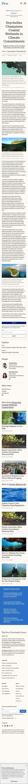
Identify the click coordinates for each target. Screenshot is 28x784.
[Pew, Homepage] (5, 3)
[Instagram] (5, 726)
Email (3, 708)
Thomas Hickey (13, 363)
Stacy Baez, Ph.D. (13, 372)
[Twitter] (9, 725)
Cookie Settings (14, 781)
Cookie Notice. (5, 778)
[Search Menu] (21, 3)
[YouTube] (12, 726)
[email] (9, 379)
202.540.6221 (5, 393)
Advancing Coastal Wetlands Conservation (11, 404)
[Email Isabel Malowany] (2, 395)
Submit (14, 336)
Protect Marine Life (17, 484)
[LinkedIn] (7, 726)
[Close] (26, 765)
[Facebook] (3, 726)
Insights (4, 683)
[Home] (14, 632)
